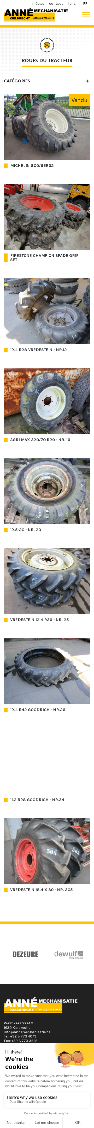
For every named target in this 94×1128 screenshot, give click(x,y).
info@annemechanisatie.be (27, 1032)
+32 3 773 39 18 (24, 1041)
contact (56, 3)
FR (85, 3)
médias (38, 3)
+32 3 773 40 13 (23, 1036)
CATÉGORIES (17, 80)
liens (72, 3)
